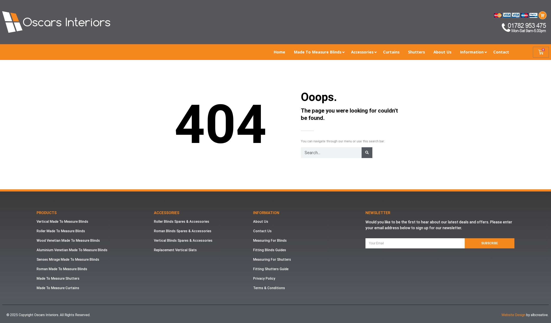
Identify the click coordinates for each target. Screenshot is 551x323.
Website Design (513, 315)
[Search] (367, 152)
